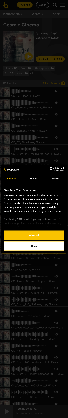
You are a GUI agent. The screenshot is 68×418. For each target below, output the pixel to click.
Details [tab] (34, 178)
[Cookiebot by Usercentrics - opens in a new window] (49, 169)
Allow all (34, 235)
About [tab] (55, 178)
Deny (34, 246)
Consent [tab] (12, 178)
